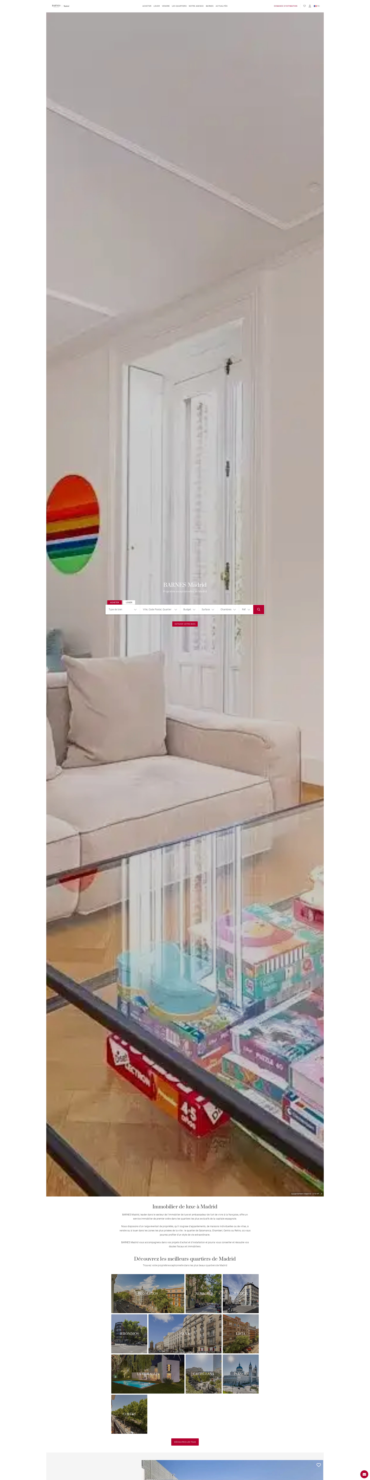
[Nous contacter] (364, 1474)
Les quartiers (179, 6)
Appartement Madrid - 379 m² (305, 1194)
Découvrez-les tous (185, 1442)
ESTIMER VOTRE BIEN (185, 624)
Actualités (221, 6)
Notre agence (196, 6)
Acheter (147, 6)
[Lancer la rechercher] (258, 609)
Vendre (166, 6)
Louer (157, 6)
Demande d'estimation (285, 6)
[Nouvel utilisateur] (310, 6)
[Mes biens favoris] (304, 6)
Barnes (209, 6)
